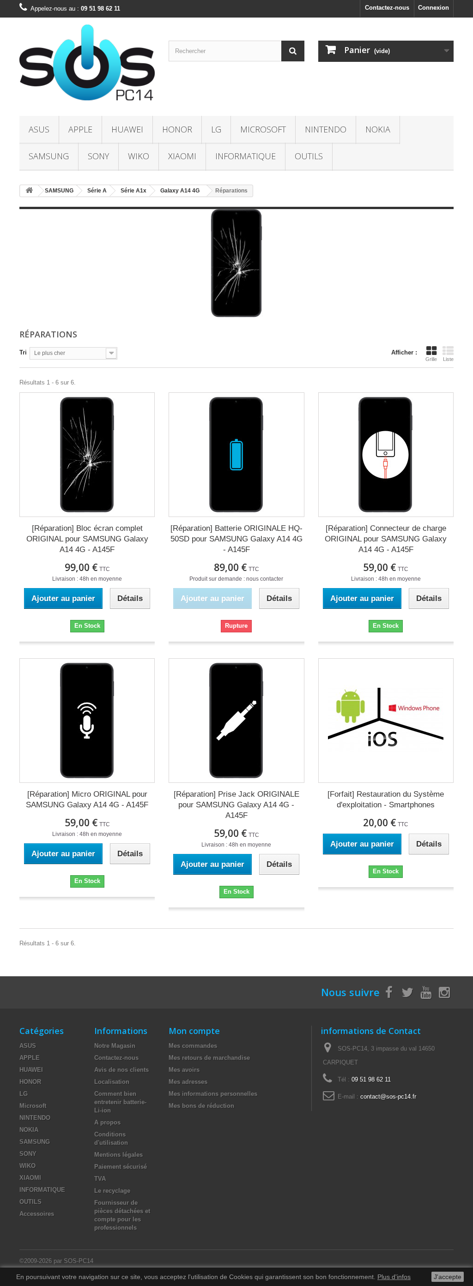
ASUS (39, 129)
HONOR (177, 129)
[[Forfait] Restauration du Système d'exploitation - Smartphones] (386, 720)
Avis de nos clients (121, 1069)
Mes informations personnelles (213, 1093)
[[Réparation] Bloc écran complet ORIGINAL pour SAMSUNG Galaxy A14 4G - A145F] (87, 454)
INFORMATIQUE (245, 156)
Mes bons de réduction (201, 1105)
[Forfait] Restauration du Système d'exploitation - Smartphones (385, 799)
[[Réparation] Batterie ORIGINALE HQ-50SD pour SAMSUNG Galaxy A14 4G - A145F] (236, 454)
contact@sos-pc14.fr (388, 1096)
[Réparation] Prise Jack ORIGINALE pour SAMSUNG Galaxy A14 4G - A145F (236, 805)
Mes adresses (188, 1081)
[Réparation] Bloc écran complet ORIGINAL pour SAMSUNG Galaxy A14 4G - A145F (87, 539)
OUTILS (309, 156)
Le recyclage (112, 1190)
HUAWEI (127, 129)
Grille (431, 359)
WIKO (138, 156)
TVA (100, 1178)
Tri (23, 352)
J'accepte (447, 1276)
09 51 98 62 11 (371, 1079)
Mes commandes (193, 1045)
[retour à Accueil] (29, 191)
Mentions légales (118, 1154)
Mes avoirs (184, 1069)
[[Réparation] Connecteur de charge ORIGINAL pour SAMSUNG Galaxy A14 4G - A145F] (386, 454)
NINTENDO (325, 129)
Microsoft (263, 129)
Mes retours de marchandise (209, 1057)
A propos (107, 1122)
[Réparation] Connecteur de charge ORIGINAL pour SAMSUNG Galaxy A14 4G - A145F (386, 539)
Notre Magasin (114, 1045)
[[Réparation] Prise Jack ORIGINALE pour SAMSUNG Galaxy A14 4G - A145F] (236, 720)
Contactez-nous (387, 7)
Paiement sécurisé (120, 1166)
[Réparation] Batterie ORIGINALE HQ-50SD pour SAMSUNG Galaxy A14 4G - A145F (236, 539)
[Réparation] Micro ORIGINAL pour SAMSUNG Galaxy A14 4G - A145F (87, 799)
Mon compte (194, 1030)
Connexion (433, 7)
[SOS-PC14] (87, 64)
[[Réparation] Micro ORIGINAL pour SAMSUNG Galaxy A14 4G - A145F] (87, 720)
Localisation (111, 1081)
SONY (98, 156)
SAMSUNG (49, 156)
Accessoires (36, 1213)
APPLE (80, 129)
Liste (448, 359)
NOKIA (377, 129)
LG (216, 129)
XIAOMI (182, 156)
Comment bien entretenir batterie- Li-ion (120, 1102)
